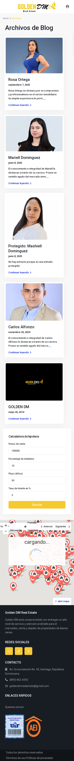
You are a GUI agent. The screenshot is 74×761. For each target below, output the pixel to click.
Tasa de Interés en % (20, 488)
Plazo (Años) (16, 473)
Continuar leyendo (18, 105)
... (44, 98)
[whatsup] (9, 651)
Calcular (37, 504)
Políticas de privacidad (39, 757)
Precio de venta (17, 443)
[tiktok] (19, 651)
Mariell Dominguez (24, 157)
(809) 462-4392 (18, 679)
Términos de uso (16, 757)
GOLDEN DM (18, 407)
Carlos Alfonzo (21, 327)
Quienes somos (14, 707)
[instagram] (28, 651)
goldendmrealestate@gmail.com (29, 686)
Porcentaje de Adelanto (21, 458)
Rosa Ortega (19, 79)
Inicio (6, 18)
